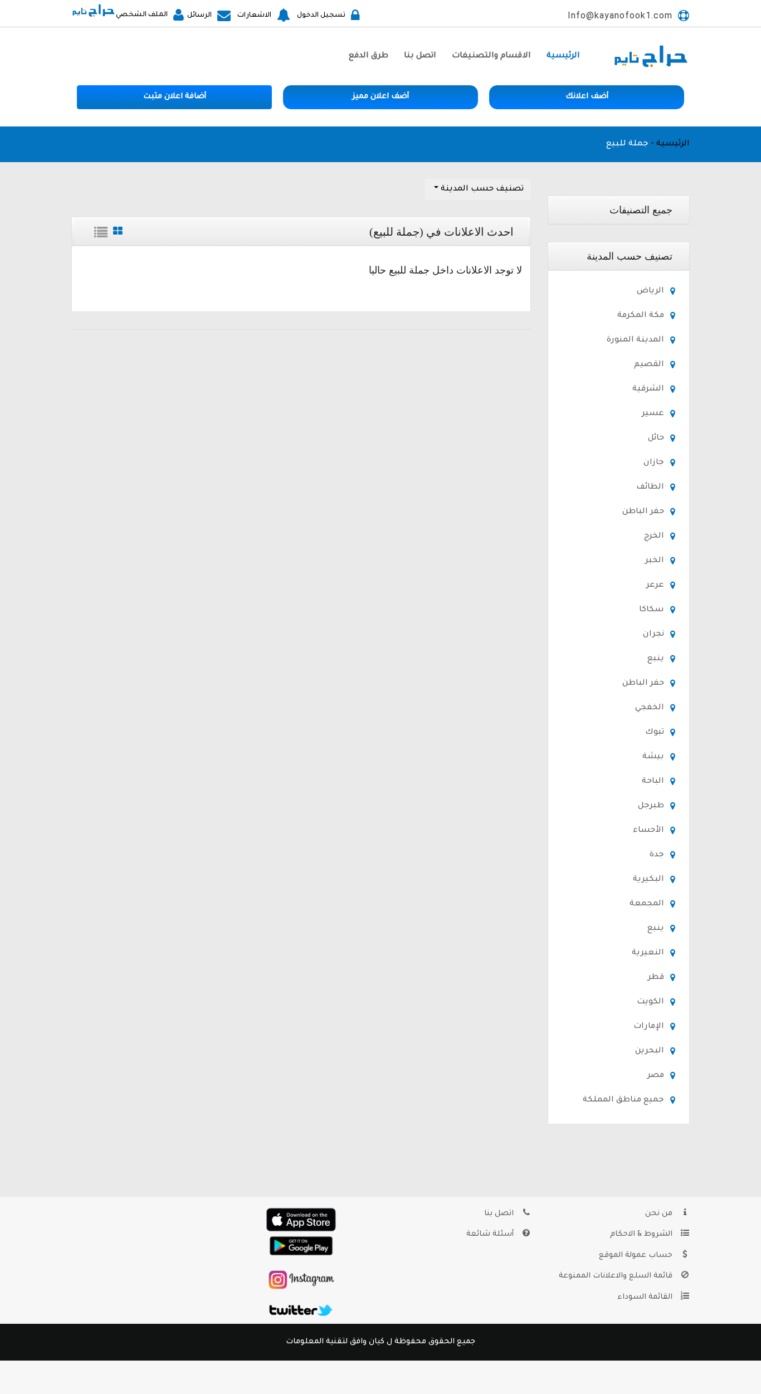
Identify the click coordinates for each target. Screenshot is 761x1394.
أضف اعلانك (586, 96)
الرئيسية (563, 56)
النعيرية (648, 953)
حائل (656, 438)
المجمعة (647, 904)
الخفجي (649, 708)
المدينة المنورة (635, 340)
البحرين (649, 1051)
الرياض (650, 291)
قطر (656, 977)
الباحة (653, 781)
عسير (653, 414)
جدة (657, 855)
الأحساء (648, 830)
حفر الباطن (643, 512)
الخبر (654, 561)
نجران (653, 634)
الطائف (650, 487)
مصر (655, 1075)
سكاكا (651, 610)
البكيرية (648, 879)
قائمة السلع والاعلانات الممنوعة (617, 1276)
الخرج (654, 536)
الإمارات (648, 1026)
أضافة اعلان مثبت (174, 96)
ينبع (655, 659)
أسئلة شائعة (491, 1234)
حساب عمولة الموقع (637, 1255)
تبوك (654, 732)
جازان (653, 463)
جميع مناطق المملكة (623, 1100)
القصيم (649, 364)
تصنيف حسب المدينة (481, 189)
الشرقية (648, 389)
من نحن (660, 1214)
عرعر (655, 585)
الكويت (650, 1002)
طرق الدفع (368, 56)
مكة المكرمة (640, 315)
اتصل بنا (420, 56)
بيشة (653, 757)
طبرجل (651, 806)
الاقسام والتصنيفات (491, 56)
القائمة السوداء (646, 1297)
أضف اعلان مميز (380, 96)
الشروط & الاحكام (642, 1234)
